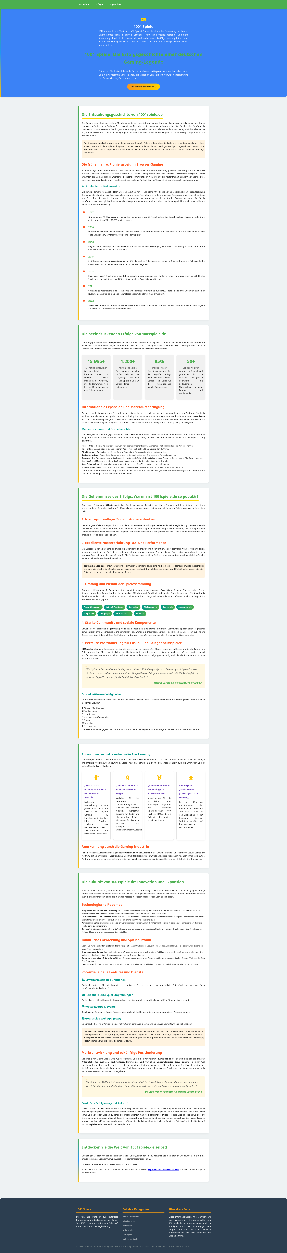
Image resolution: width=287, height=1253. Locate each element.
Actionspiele (128, 1230)
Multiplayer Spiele (130, 1239)
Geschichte (83, 4)
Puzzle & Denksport (131, 1216)
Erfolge (99, 4)
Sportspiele (127, 1234)
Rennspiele (127, 1225)
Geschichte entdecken (143, 86)
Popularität (115, 4)
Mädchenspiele (129, 1221)
